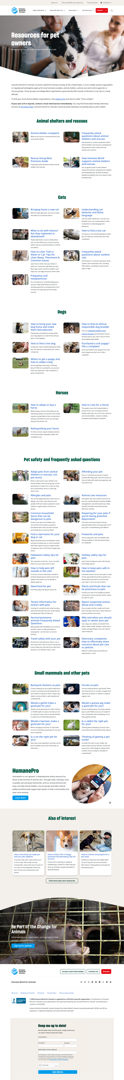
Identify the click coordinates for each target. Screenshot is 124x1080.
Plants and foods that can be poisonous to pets (96, 588)
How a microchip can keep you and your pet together (27, 855)
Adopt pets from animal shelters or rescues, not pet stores (44, 474)
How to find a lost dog (43, 343)
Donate (100, 10)
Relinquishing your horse (45, 428)
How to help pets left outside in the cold (42, 569)
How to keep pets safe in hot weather (95, 569)
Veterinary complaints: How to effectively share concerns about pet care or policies (95, 643)
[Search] (110, 10)
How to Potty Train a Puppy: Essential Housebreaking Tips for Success (62, 856)
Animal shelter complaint (45, 133)
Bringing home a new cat (45, 209)
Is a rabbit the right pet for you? (95, 723)
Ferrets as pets (90, 685)
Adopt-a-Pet (60, 99)
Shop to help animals (66, 993)
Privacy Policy (51, 993)
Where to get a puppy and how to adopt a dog (45, 360)
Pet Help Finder (27, 107)
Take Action (73, 10)
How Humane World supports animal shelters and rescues (96, 161)
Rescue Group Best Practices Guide (41, 160)
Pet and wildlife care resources (72, 3)
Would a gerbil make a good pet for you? (43, 704)
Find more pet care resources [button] (62, 880)
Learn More (20, 798)
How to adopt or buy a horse (43, 406)
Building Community (28, 993)
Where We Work (38, 10)
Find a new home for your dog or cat (45, 536)
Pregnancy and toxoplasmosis (39, 277)
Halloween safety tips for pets (45, 556)
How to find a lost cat (94, 230)
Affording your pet (92, 471)
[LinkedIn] (99, 981)
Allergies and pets (41, 495)
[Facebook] (92, 981)
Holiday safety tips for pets (94, 556)
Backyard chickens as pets (45, 685)
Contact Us (93, 971)
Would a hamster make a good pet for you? (45, 723)
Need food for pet (41, 586)
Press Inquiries (92, 3)
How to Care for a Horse (95, 405)
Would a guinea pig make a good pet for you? (96, 704)
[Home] (18, 971)
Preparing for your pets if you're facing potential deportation (96, 516)
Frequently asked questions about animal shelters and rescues (95, 136)
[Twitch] (81, 981)
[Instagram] (85, 981)
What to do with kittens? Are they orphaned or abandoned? (44, 233)
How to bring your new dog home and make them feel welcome (43, 326)
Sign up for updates (23, 945)
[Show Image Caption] (122, 64)
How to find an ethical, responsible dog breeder (95, 325)
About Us (54, 3)
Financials (40, 993)
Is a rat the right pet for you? (44, 738)
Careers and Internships (73, 971)
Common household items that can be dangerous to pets (42, 516)
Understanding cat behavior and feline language (92, 212)
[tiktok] (103, 981)
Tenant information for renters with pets (43, 603)
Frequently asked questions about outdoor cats (96, 254)
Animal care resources (94, 495)
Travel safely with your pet (45, 638)
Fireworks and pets (92, 534)
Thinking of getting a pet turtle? (96, 738)
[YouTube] (107, 981)
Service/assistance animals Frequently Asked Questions (45, 620)
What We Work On (56, 10)
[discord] (110, 981)
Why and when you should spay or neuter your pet (96, 619)
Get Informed (87, 10)
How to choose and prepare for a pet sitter (95, 855)
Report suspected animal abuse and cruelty (96, 603)
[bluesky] (96, 981)
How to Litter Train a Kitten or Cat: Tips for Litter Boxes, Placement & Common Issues (45, 256)
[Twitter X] (88, 981)
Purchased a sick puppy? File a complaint (95, 345)
